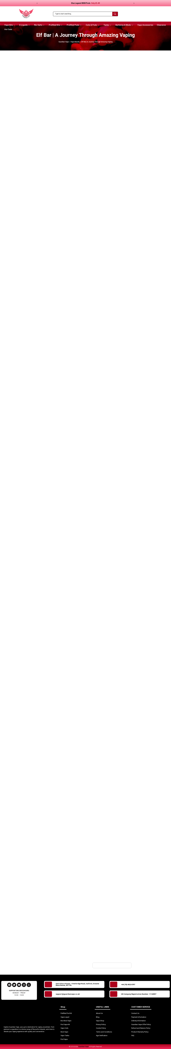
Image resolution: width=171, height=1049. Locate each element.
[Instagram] (24, 985)
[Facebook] (9, 985)
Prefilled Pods (73, 25)
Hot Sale (8, 29)
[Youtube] (19, 985)
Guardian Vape (64, 42)
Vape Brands (75, 42)
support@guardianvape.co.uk (68, 994)
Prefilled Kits (54, 25)
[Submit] (143, 965)
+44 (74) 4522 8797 (128, 984)
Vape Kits (8, 25)
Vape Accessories (145, 25)
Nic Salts (38, 25)
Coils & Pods (91, 25)
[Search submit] (115, 14)
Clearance (161, 25)
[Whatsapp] (29, 985)
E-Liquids (23, 25)
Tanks (106, 25)
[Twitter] (14, 985)
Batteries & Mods (123, 25)
